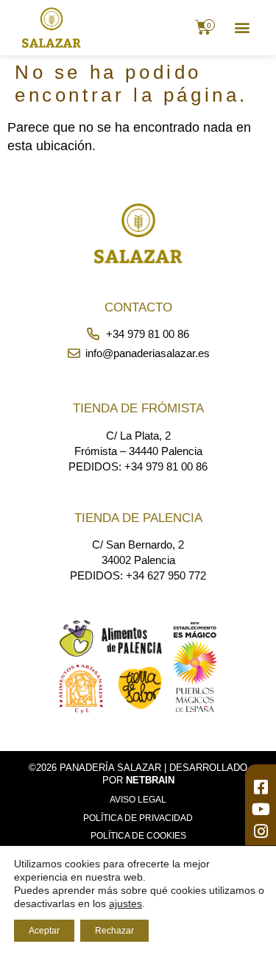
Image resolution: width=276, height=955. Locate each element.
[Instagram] (260, 831)
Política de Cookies (138, 836)
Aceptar (44, 931)
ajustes (125, 903)
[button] (242, 27)
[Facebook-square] (260, 787)
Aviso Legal (138, 799)
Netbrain (150, 780)
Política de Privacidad (138, 818)
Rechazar (114, 931)
